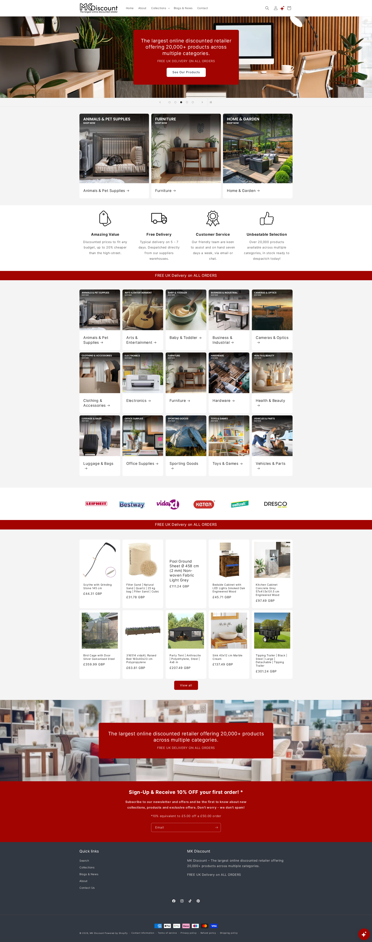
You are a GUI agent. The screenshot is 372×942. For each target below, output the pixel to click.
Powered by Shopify (116, 933)
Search (84, 860)
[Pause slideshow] (212, 102)
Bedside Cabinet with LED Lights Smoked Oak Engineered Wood (229, 588)
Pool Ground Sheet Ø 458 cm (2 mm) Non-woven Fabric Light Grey (184, 570)
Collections (87, 867)
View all (186, 685)
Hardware (222, 400)
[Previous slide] (160, 102)
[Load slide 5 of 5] (193, 102)
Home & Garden (241, 190)
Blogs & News (88, 874)
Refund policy (208, 933)
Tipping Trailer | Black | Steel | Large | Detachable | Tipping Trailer (271, 660)
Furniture (163, 190)
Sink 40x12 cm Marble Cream (228, 657)
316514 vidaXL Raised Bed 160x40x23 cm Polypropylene (141, 659)
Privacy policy (189, 933)
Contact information (142, 933)
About (83, 880)
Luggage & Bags (98, 463)
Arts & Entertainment (139, 340)
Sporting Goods (184, 463)
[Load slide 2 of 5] (175, 102)
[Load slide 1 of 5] (169, 102)
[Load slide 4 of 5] (187, 102)
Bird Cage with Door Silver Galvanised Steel (99, 657)
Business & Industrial (222, 340)
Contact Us (87, 887)
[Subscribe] (216, 827)
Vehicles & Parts (271, 463)
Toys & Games (226, 463)
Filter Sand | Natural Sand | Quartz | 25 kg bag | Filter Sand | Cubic (142, 588)
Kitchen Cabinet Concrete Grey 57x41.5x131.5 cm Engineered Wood (267, 589)
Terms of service (167, 933)
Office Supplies (140, 463)
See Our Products (186, 72)
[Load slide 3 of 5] (181, 102)
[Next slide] (202, 102)
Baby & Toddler (183, 337)
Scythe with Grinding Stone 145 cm (97, 586)
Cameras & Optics (272, 337)
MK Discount (97, 933)
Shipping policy (229, 933)
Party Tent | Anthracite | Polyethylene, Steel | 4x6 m (185, 659)
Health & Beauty (270, 400)
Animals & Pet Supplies (104, 190)
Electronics (136, 400)
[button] (160, 8)
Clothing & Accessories (94, 402)
